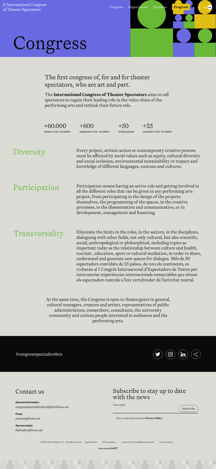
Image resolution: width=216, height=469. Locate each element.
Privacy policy (110, 442)
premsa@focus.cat (27, 418)
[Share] (196, 354)
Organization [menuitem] (138, 7)
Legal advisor (92, 442)
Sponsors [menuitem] (160, 7)
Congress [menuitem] (116, 7)
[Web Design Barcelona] (108, 448)
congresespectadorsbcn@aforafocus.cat (42, 407)
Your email (119, 405)
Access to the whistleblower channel (139, 442)
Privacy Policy (154, 418)
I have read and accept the (139, 418)
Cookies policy (167, 442)
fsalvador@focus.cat (29, 430)
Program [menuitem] (181, 7)
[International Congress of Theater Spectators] (27, 7)
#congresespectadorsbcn (39, 354)
